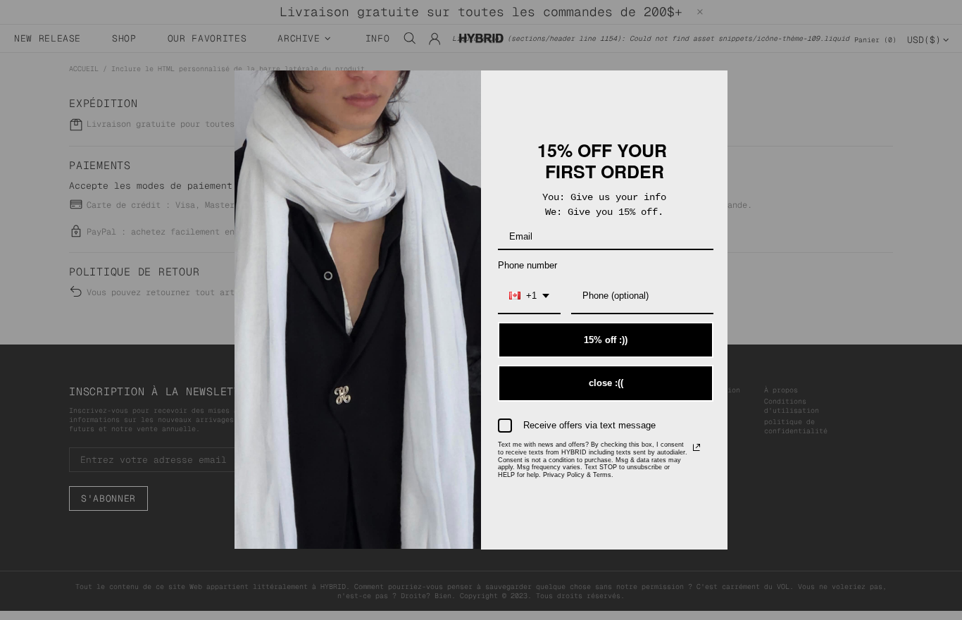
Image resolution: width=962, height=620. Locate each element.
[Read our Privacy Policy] (696, 447)
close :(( (606, 383)
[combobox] (529, 296)
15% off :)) (605, 340)
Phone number (527, 265)
